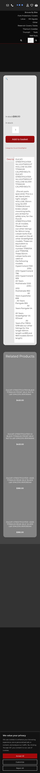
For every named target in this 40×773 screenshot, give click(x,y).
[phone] (12, 5)
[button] (21, 40)
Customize (20, 762)
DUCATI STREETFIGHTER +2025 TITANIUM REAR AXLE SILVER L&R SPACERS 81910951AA (20, 524)
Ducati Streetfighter (20, 148)
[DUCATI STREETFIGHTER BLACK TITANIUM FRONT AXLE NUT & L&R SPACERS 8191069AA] (20, 374)
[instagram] (3, 5)
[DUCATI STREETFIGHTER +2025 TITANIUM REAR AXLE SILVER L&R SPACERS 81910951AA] (20, 506)
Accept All (20, 756)
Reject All (20, 768)
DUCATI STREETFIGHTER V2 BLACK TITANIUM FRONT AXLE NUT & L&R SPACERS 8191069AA (20, 436)
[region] (20, 752)
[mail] (7, 5)
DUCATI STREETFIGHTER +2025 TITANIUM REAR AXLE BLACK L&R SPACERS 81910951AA (20, 480)
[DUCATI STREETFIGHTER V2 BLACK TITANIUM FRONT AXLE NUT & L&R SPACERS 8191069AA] (20, 418)
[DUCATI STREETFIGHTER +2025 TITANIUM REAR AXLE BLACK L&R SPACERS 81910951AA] (20, 462)
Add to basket (20, 139)
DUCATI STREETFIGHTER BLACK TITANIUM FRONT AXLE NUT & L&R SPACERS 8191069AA (20, 392)
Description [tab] (10, 159)
